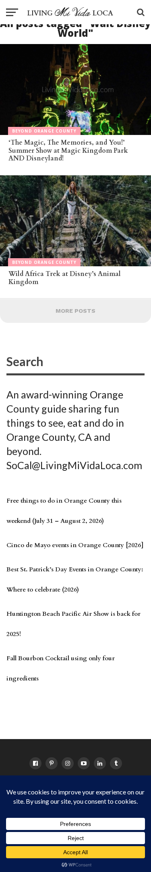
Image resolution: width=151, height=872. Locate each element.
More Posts (75, 311)
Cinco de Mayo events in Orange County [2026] (74, 545)
